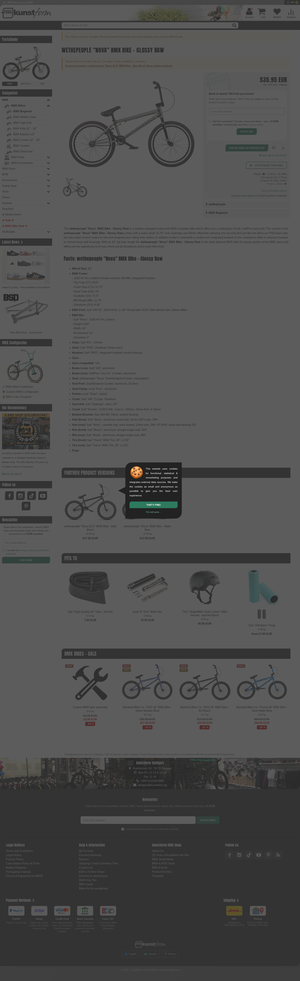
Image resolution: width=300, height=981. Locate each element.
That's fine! (153, 505)
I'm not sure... (153, 512)
